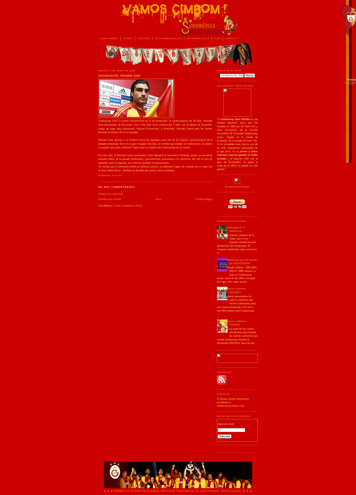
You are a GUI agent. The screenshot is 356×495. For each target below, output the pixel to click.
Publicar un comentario (110, 194)
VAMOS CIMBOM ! (109, 38)
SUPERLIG (128, 38)
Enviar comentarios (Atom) (128, 205)
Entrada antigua (203, 199)
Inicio (158, 199)
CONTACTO (231, 38)
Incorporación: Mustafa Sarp (119, 75)
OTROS (217, 38)
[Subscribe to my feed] (223, 383)
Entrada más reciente (109, 199)
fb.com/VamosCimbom (237, 186)
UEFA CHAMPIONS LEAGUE (168, 38)
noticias (117, 175)
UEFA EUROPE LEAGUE (198, 38)
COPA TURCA (143, 38)
